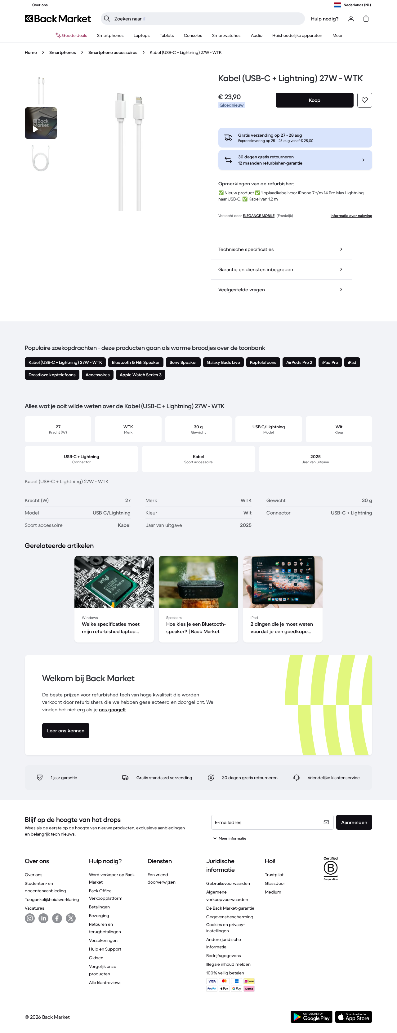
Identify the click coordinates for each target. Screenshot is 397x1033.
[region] (198, 600)
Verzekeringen (103, 940)
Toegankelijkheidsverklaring (52, 899)
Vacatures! (35, 908)
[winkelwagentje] (366, 18)
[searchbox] (207, 18)
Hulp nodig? (325, 18)
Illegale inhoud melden (228, 964)
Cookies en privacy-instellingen (225, 928)
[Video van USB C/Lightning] (41, 123)
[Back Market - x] (71, 918)
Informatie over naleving (351, 215)
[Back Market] (58, 18)
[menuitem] (110, 35)
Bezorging (99, 915)
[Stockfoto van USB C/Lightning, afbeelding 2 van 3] (41, 158)
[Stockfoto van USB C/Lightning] (129, 141)
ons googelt (112, 709)
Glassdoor (275, 883)
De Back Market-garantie (230, 908)
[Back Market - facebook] (57, 918)
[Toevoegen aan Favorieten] (364, 100)
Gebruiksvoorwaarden (228, 883)
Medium (273, 892)
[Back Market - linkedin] (43, 918)
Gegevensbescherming (229, 917)
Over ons (33, 874)
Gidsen (96, 957)
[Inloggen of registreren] (351, 18)
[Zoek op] (107, 19)
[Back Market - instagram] (30, 918)
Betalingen (99, 907)
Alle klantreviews (105, 982)
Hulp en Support (105, 949)
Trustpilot (274, 874)
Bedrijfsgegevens (223, 955)
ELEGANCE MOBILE (258, 215)
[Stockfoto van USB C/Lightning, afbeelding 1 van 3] (41, 88)
